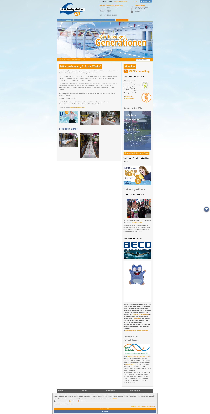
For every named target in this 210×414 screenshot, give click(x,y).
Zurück (121, 281)
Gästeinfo (86, 20)
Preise (112, 20)
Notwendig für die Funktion (61, 400)
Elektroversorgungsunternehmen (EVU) (138, 356)
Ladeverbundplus (129, 364)
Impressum (133, 406)
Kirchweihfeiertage (137, 222)
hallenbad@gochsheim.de (120, 1)
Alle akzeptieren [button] (105, 411)
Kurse (77, 20)
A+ (137, 1)
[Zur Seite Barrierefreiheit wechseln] (146, 1)
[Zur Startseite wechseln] (77, 9)
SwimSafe (135, 314)
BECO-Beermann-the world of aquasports (136, 330)
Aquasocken (136, 318)
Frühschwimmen (80, 59)
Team (104, 20)
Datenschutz (139, 406)
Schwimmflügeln (144, 314)
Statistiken (73, 400)
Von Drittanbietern (82, 400)
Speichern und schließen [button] (105, 408)
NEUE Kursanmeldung (138, 71)
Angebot (68, 20)
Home (60, 20)
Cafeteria (96, 20)
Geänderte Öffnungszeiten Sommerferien (111, 5)
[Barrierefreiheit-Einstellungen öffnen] (206, 209)
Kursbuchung (122, 20)
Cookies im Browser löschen (148, 406)
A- (133, 1)
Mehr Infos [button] (115, 398)
